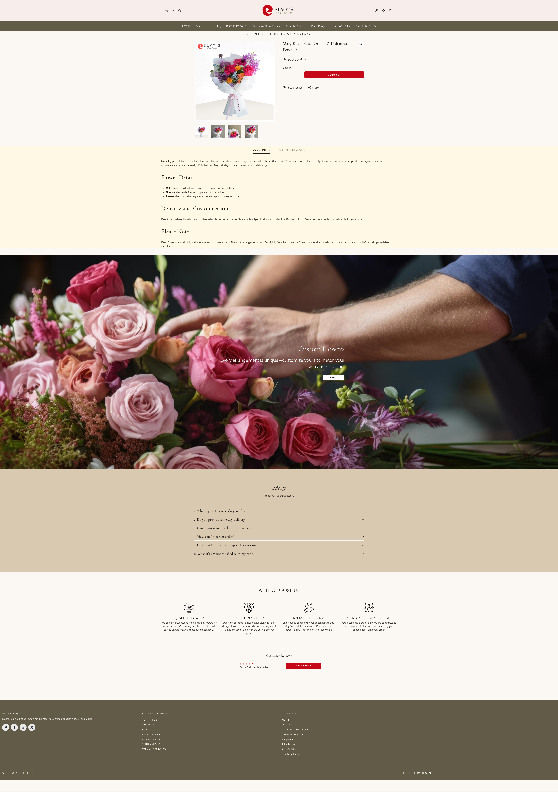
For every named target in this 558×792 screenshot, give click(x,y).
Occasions (202, 26)
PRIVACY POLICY (151, 734)
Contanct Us (334, 377)
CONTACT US (149, 719)
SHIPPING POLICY (151, 744)
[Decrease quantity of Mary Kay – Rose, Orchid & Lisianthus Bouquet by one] (286, 74)
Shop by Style (294, 26)
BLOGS (146, 729)
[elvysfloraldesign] (279, 10)
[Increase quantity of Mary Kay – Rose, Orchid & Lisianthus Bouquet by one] (298, 74)
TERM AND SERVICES (154, 749)
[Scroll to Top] (552, 776)
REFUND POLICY (151, 739)
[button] (390, 10)
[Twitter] (31, 727)
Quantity (287, 67)
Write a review (304, 665)
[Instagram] (23, 727)
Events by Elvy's (366, 26)
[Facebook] (14, 727)
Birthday (259, 34)
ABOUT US (148, 724)
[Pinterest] (5, 727)
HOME (186, 26)
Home (246, 34)
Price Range (318, 26)
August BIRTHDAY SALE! (232, 26)
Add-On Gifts (342, 26)
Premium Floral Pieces (266, 26)
